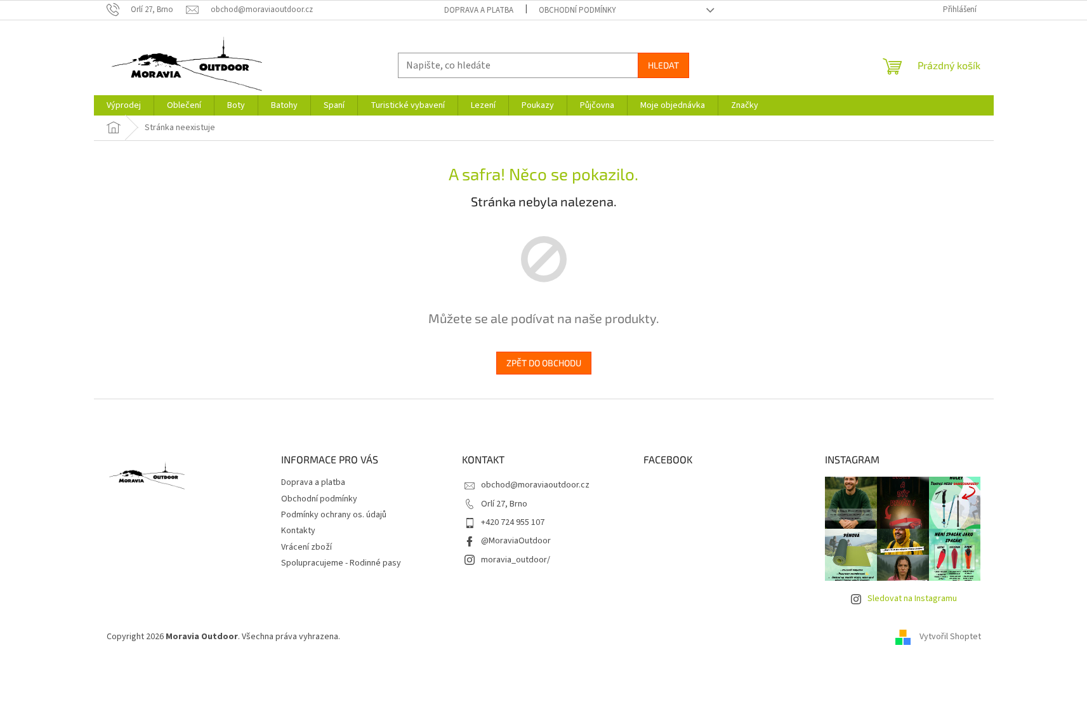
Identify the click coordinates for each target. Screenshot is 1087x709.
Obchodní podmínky (577, 10)
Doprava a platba (478, 10)
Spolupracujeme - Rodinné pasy (341, 563)
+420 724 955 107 (512, 522)
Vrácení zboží (306, 547)
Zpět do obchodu (543, 362)
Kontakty (298, 530)
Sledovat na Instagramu (912, 598)
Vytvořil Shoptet (950, 636)
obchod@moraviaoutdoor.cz (535, 485)
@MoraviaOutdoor (516, 540)
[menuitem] (124, 105)
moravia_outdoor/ (515, 559)
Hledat (663, 65)
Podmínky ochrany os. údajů (333, 514)
